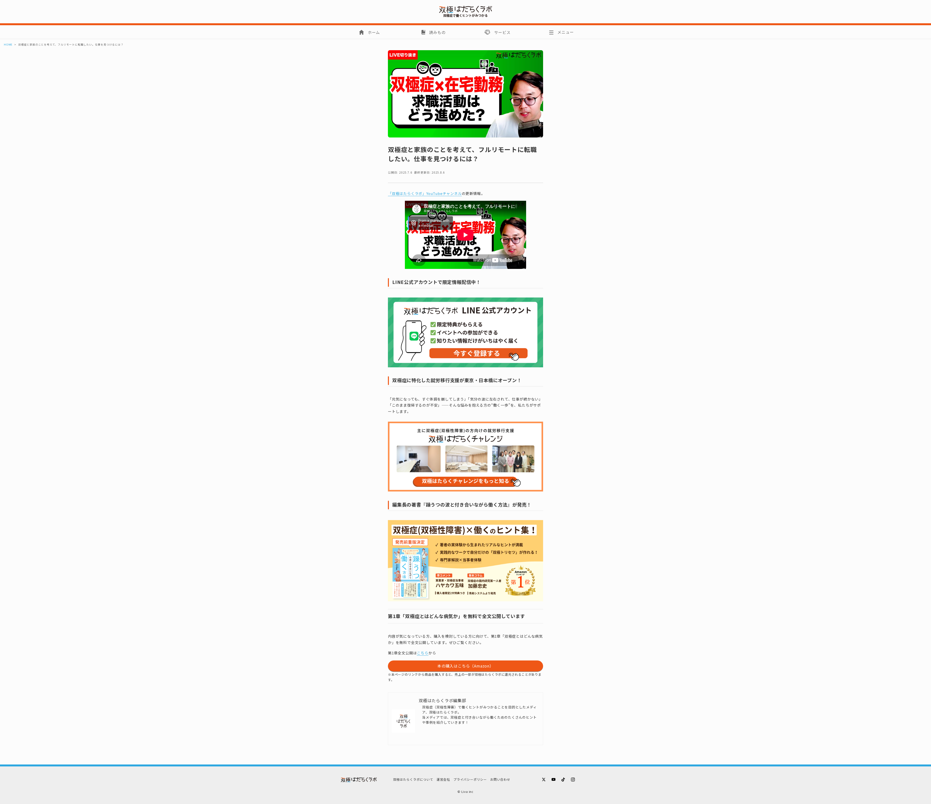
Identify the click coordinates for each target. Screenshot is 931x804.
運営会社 (443, 779)
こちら (422, 652)
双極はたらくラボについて (413, 779)
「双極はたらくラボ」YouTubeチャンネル (425, 193)
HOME (8, 44)
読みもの (437, 32)
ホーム (374, 32)
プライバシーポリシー (470, 779)
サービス (502, 32)
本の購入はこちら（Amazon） (465, 666)
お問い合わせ (500, 779)
